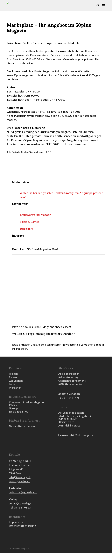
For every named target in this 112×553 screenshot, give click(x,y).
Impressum (16, 522)
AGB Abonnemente (70, 384)
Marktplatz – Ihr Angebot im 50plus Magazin (75, 417)
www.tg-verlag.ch (19, 481)
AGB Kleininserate (69, 425)
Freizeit (13, 374)
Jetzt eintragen (21, 344)
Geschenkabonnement (72, 381)
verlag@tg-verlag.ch (21, 503)
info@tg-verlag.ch (19, 477)
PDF (48, 152)
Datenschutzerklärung (22, 526)
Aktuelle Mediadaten (71, 413)
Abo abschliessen (68, 374)
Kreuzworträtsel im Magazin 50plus (26, 403)
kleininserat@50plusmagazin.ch (77, 435)
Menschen (15, 388)
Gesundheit (16, 381)
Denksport (26, 228)
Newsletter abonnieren (23, 426)
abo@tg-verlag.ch (69, 394)
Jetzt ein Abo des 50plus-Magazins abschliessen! (41, 327)
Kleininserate (66, 422)
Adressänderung (68, 377)
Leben (12, 384)
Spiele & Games (29, 221)
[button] (103, 5)
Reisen (13, 377)
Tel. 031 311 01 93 (69, 398)
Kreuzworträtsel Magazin (35, 215)
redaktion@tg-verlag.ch (23, 492)
